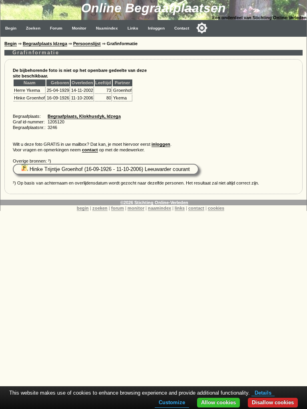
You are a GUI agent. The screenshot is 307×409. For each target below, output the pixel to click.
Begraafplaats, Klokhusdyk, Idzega (84, 116)
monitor (136, 208)
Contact (181, 28)
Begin (10, 28)
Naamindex (107, 28)
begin (83, 208)
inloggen (161, 144)
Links (133, 28)
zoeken (100, 208)
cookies (216, 208)
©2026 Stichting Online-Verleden (154, 202)
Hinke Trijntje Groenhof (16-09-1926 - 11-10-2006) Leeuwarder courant (109, 169)
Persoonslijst (87, 43)
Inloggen (156, 28)
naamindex (159, 208)
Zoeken (33, 28)
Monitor (79, 28)
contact (90, 149)
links (180, 208)
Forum (56, 28)
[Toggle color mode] (202, 28)
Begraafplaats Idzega (45, 43)
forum (117, 208)
